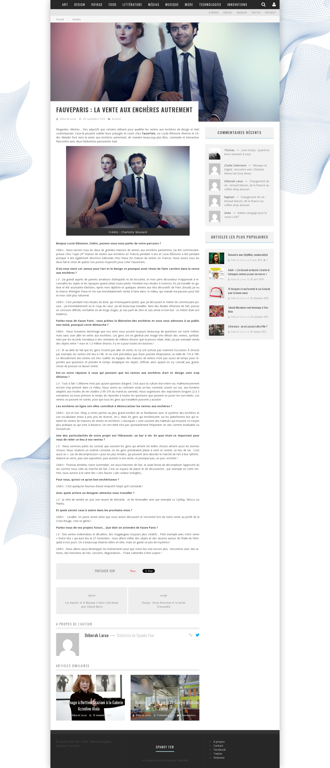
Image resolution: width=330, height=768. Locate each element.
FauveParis (148, 133)
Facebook (242, 12)
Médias (153, 4)
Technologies (210, 4)
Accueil (60, 19)
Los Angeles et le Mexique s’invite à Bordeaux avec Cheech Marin (91, 604)
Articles (116, 119)
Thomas (229, 150)
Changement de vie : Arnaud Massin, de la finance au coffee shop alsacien (246, 185)
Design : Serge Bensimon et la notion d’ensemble (163, 604)
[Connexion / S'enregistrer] (274, 4)
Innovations (237, 4)
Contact (227, 12)
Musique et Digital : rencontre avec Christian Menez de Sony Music (245, 169)
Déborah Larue (68, 119)
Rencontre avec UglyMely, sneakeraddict (248, 255)
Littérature (132, 4)
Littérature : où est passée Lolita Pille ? (247, 326)
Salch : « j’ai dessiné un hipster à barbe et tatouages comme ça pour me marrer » (249, 272)
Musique (172, 4)
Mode (189, 4)
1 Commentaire (188, 715)
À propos (214, 12)
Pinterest (270, 12)
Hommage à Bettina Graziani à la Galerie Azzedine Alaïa (92, 705)
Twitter (256, 12)
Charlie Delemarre (235, 165)
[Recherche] (264, 4)
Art (65, 4)
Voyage (97, 4)
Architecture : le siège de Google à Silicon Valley (167, 705)
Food (112, 4)
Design (79, 4)
